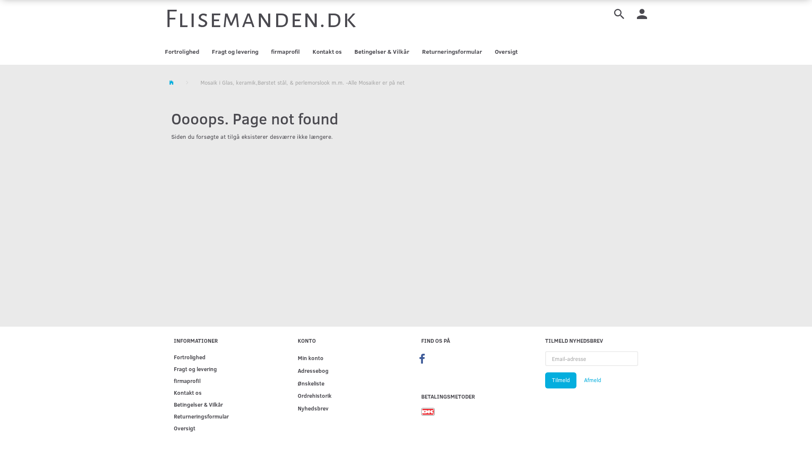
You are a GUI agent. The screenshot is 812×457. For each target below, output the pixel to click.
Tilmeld (561, 380)
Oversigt (506, 51)
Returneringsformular (452, 51)
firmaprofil (285, 51)
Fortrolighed (182, 51)
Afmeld (592, 380)
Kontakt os (327, 51)
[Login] (642, 13)
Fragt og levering (235, 51)
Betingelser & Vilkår (381, 51)
